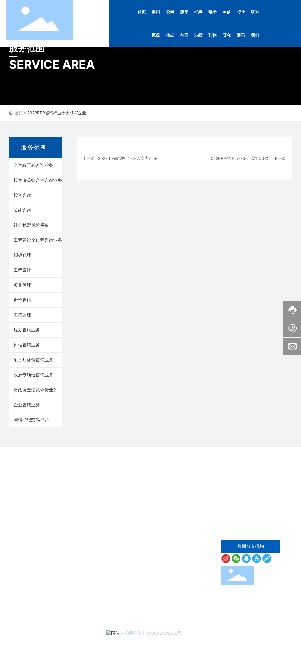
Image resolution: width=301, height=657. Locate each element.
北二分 (240, 641)
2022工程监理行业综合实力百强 (127, 158)
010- (254, 515)
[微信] (237, 558)
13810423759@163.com (258, 532)
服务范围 (26, 48)
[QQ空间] (257, 558)
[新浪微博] (226, 558)
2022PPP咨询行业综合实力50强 (238, 158)
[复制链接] (267, 558)
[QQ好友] (247, 558)
